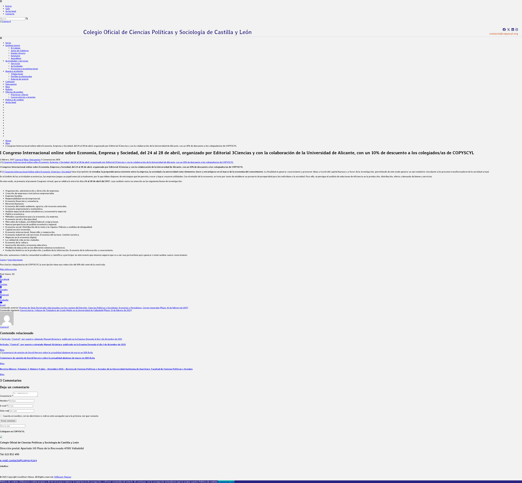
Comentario (6, 396)
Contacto (9, 14)
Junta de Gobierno (20, 50)
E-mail (4, 405)
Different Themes (62, 477)
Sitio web (4, 410)
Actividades (17, 66)
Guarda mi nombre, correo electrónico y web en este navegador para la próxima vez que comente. (51, 416)
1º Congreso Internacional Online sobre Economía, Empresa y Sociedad (36, 171)
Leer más (230, 481)
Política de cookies (14, 99)
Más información (8, 269)
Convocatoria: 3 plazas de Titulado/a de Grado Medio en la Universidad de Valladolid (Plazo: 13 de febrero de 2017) (76, 310)
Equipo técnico (18, 53)
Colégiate (10, 81)
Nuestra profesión (14, 71)
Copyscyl (19, 159)
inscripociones (15, 260)
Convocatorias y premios (23, 97)
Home (8, 140)
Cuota (3, 260)
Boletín (9, 89)
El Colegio (15, 48)
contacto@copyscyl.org (503, 33)
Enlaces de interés (19, 79)
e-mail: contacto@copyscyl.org (18, 460)
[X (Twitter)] (508, 29)
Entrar (8, 6)
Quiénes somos (12, 45)
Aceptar (222, 481)
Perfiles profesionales (21, 76)
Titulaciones (17, 74)
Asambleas (16, 58)
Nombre (4, 400)
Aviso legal (10, 11)
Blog (7, 86)
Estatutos (15, 55)
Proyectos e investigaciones (24, 68)
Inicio (8, 43)
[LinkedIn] (512, 29)
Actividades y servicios (16, 61)
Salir (7, 8)
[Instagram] (516, 29)
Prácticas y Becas (19, 94)
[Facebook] (504, 29)
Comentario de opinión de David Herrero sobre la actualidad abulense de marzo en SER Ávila (47, 358)
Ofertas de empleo (14, 92)
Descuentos (11, 84)
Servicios (15, 63)
